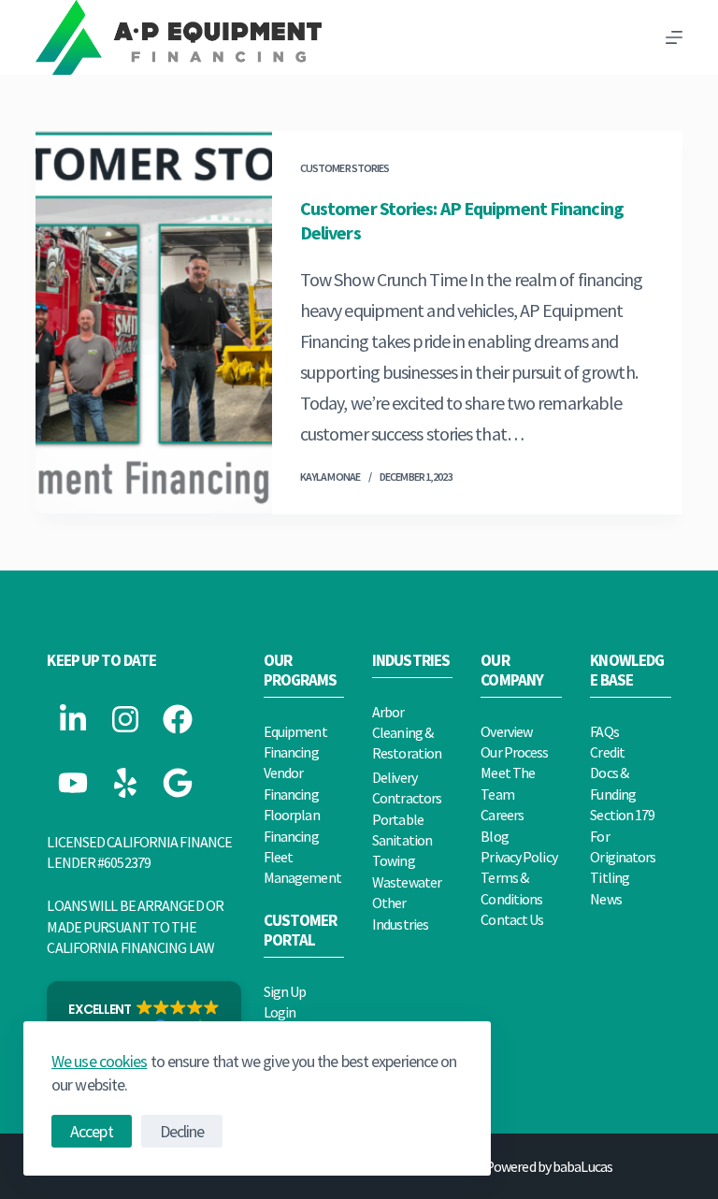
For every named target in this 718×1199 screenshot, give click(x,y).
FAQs (604, 731)
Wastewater (406, 882)
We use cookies (99, 1061)
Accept (91, 1131)
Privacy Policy (518, 856)
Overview (506, 731)
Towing (393, 860)
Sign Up (285, 991)
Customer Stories (345, 168)
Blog (494, 836)
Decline (182, 1131)
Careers (502, 814)
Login (280, 1012)
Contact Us (512, 919)
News (605, 898)
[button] (144, 1018)
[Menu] (674, 37)
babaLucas (582, 1166)
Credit (607, 752)
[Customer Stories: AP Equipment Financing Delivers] (153, 322)
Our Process (514, 752)
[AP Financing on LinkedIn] (73, 719)
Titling (609, 877)
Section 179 (622, 814)
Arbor (388, 711)
